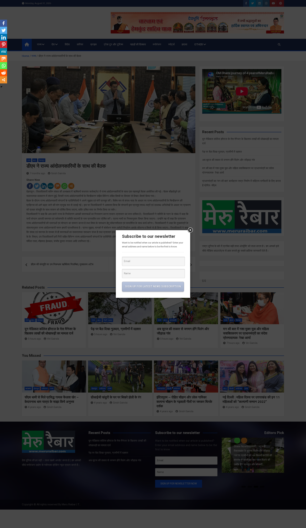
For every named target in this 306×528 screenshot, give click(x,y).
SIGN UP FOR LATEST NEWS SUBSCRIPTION (153, 286)
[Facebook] (3, 23)
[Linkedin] (3, 37)
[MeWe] (3, 51)
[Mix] (3, 58)
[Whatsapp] (3, 65)
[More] (3, 79)
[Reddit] (3, 72)
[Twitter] (3, 30)
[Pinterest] (3, 44)
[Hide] (1, 86)
